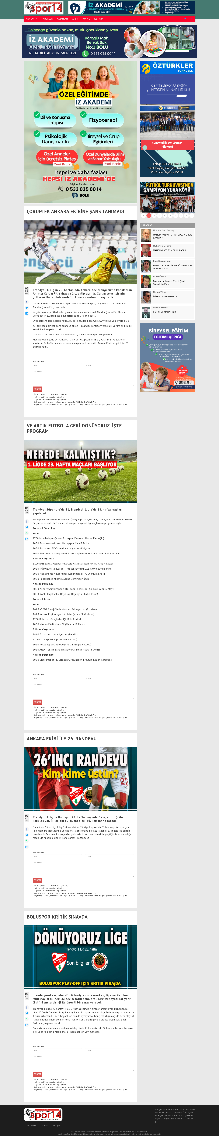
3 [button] (154, 215)
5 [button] (165, 215)
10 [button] (192, 215)
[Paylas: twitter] (27, 527)
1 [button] (143, 215)
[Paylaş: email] (27, 539)
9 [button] (186, 215)
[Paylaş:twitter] (27, 308)
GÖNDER (37, 389)
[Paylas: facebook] (27, 521)
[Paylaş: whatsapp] (27, 533)
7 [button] (175, 215)
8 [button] (181, 215)
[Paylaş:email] (27, 313)
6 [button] (170, 215)
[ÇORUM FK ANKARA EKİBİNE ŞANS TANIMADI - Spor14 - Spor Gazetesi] (43, 7)
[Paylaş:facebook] (27, 302)
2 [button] (148, 215)
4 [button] (159, 215)
